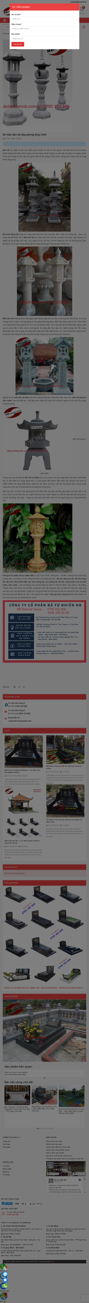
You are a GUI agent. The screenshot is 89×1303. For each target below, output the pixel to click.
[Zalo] (5, 1274)
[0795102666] (5, 1280)
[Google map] (5, 1268)
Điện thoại (16, 24)
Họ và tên (16, 14)
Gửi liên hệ (18, 44)
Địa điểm (15, 34)
